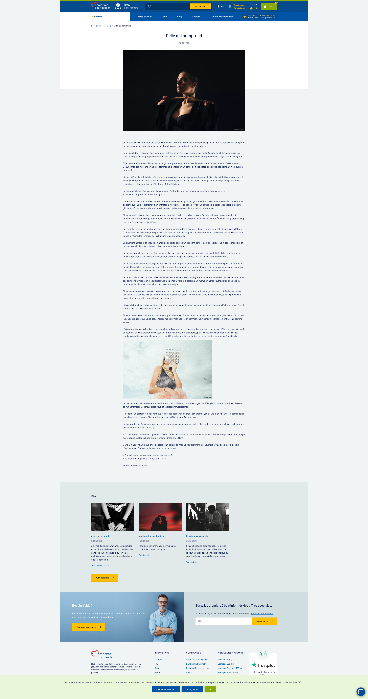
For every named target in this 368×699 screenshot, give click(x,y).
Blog (179, 16)
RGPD (157, 672)
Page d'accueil (145, 16)
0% (256, 8)
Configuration (192, 689)
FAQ (165, 16)
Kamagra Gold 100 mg (228, 672)
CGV (188, 672)
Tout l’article (96, 565)
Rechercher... (200, 6)
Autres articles (102, 577)
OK (210, 689)
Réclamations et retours (197, 668)
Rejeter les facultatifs (166, 689)
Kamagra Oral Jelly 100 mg (230, 668)
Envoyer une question (86, 627)
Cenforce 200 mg (226, 663)
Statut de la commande (222, 16)
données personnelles (262, 613)
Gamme (98, 16)
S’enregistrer (239, 8)
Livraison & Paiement (196, 663)
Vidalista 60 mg (225, 659)
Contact (196, 16)
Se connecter (239, 5)
